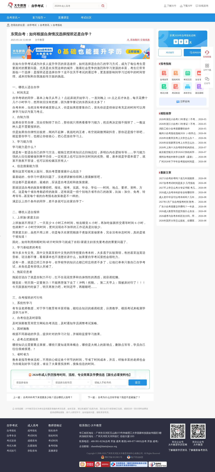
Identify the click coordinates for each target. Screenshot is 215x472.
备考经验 (53, 445)
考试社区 (86, 17)
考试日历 (188, 79)
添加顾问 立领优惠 (140, 40)
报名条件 (53, 430)
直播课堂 (63, 17)
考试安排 (11, 440)
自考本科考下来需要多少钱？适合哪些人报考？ (48, 397)
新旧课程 (199, 93)
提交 (137, 382)
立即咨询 (185, 101)
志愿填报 (32, 445)
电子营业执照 (137, 457)
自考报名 (57, 25)
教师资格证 (55, 425)
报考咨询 (197, 52)
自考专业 (11, 435)
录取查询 (32, 450)
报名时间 (176, 79)
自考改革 (164, 79)
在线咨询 (203, 6)
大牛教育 (39, 40)
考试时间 (32, 435)
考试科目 (176, 93)
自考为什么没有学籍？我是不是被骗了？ (119, 397)
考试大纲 (164, 93)
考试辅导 (170, 52)
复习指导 (37, 17)
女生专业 (199, 79)
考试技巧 (11, 450)
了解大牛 (171, 6)
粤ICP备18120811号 (113, 457)
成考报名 (32, 430)
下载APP (187, 6)
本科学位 (188, 93)
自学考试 (37, 6)
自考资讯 (12, 17)
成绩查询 (32, 440)
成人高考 (33, 425)
